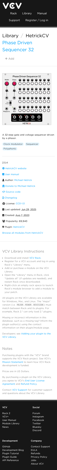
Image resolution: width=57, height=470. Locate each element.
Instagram (38, 416)
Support (14, 20)
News (5, 427)
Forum (36, 413)
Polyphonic (9, 148)
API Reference (10, 460)
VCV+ (5, 416)
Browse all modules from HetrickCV (22, 233)
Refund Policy (29, 384)
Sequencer (32, 144)
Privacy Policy (39, 457)
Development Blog (13, 450)
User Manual (9, 420)
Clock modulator (13, 144)
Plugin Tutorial (10, 453)
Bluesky (37, 427)
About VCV (37, 463)
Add (11, 58)
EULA (34, 450)
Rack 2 (6, 413)
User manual (11, 174)
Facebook (38, 420)
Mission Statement (12, 362)
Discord (37, 430)
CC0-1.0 (20, 203)
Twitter (37, 423)
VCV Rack (35, 258)
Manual (42, 13)
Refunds (35, 453)
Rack (13, 13)
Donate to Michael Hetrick (20, 186)
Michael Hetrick (23, 180)
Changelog (10, 197)
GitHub (6, 446)
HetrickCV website (15, 168)
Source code (13, 191)
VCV (4, 407)
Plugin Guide (9, 457)
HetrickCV (37, 35)
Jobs (33, 460)
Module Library (10, 423)
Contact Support (40, 446)
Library (27, 13)
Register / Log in (36, 20)
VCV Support (19, 390)
